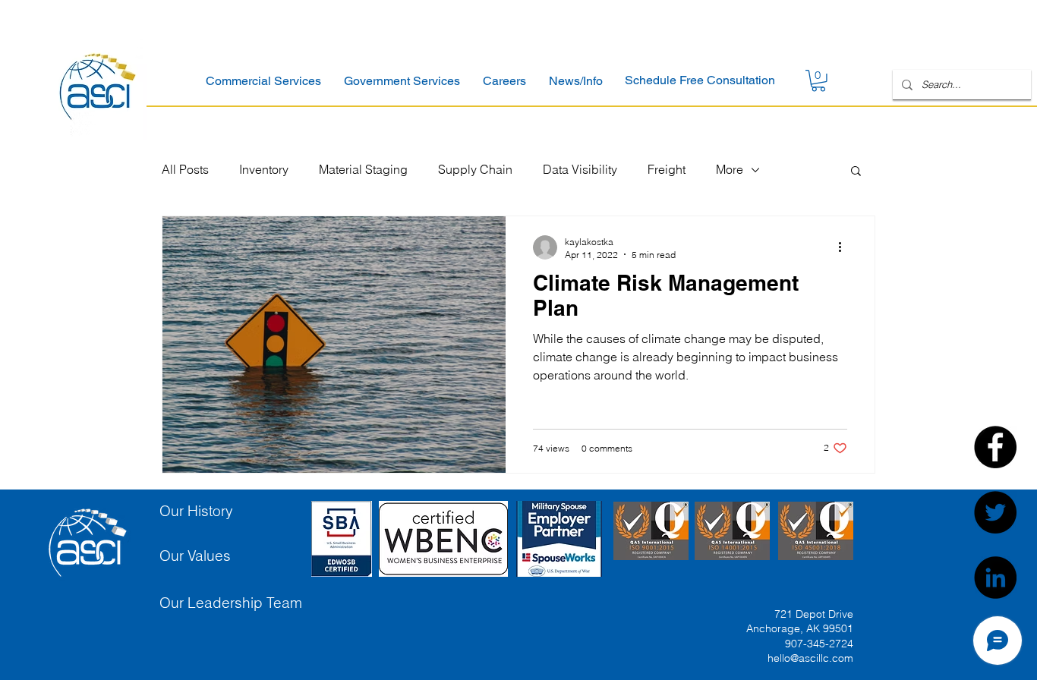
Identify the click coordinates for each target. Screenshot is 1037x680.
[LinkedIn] (995, 577)
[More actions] (845, 247)
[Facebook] (995, 447)
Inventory (263, 169)
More (729, 169)
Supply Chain (475, 169)
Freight (667, 169)
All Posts (185, 169)
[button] (263, 81)
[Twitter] (995, 512)
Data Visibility (580, 169)
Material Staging (363, 169)
